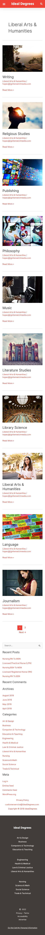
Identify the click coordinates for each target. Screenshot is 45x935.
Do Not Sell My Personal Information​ (22, 928)
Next (22, 632)
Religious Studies (16, 134)
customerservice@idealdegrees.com (22, 804)
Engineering (7, 738)
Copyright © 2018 (16, 809)
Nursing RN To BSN (11, 676)
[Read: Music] (22, 289)
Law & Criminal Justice (12, 747)
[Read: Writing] (22, 58)
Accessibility (23, 916)
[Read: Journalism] (22, 582)
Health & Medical (10, 743)
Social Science (9, 764)
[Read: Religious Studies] (22, 115)
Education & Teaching (12, 734)
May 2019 (7, 704)
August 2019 (8, 695)
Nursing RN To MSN (11, 659)
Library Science (14, 428)
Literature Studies (16, 370)
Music (7, 308)
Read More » (8, 89)
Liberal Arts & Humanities (14, 81)
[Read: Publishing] (22, 172)
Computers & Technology (13, 730)
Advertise (22, 919)
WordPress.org (9, 794)
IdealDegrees (31, 809)
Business (6, 725)
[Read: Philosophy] (22, 231)
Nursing (6, 756)
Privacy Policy (22, 800)
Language (10, 544)
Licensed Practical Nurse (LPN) (17, 663)
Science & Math (9, 760)
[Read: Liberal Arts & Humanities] (22, 466)
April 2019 (7, 708)
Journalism (11, 601)
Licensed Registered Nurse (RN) (17, 672)
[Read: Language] (22, 527)
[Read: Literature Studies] (22, 349)
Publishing (10, 191)
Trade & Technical (10, 769)
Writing (8, 77)
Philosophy (11, 251)
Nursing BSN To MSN (12, 667)
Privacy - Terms (22, 913)
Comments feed (9, 790)
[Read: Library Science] (22, 409)
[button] (4, 4)
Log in (5, 781)
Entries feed (8, 785)
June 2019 (7, 700)
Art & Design (8, 721)
